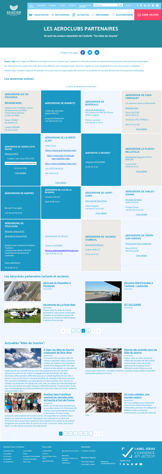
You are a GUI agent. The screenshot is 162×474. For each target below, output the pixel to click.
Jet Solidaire (90, 157)
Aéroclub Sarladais (133, 200)
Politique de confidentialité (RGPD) (108, 462)
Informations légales (87, 461)
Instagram (141, 5)
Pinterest (149, 5)
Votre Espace (31, 6)
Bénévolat (65, 455)
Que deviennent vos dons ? (70, 452)
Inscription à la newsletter (31, 456)
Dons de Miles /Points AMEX (49, 457)
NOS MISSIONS (62, 15)
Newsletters (41, 5)
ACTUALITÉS (83, 15)
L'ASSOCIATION (41, 15)
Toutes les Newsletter (30, 459)
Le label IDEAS (47, 451)
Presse (25, 453)
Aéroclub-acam (13, 102)
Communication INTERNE (85, 6)
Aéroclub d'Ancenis (13, 203)
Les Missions (7, 456)
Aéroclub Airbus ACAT (15, 231)
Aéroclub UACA (11, 154)
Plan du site (27, 461)
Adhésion (72, 5)
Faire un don (150, 14)
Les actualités (27, 451)
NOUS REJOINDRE (124, 15)
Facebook (137, 5)
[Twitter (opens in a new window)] (89, 54)
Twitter (153, 5)
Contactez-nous (8, 451)
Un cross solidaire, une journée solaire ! (136, 395)
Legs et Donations (48, 461)
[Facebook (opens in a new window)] (82, 54)
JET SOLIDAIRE (132, 304)
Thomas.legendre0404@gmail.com (61, 251)
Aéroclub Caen (131, 108)
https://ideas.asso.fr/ (138, 452)
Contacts (62, 5)
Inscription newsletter (88, 451)
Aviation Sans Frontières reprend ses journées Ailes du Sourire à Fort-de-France (59, 397)
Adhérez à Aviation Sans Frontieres (70, 459)
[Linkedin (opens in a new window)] (97, 54)
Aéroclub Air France (134, 157)
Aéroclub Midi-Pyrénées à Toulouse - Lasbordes (138, 284)
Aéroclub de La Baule (14, 198)
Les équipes (7, 459)
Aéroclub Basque (52, 108)
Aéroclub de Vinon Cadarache (138, 243)
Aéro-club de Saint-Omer (96, 201)
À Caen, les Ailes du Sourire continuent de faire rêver (59, 351)
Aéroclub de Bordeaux (95, 110)
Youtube (157, 5)
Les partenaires (8, 461)
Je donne (45, 453)
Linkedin (145, 5)
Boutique (52, 5)
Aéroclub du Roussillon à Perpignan (57, 284)
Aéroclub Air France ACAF (16, 236)
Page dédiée (60, 182)
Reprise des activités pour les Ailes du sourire (140, 351)
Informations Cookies (88, 464)
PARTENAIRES (102, 15)
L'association (7, 453)
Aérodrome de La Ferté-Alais (59, 304)
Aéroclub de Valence (94, 245)
